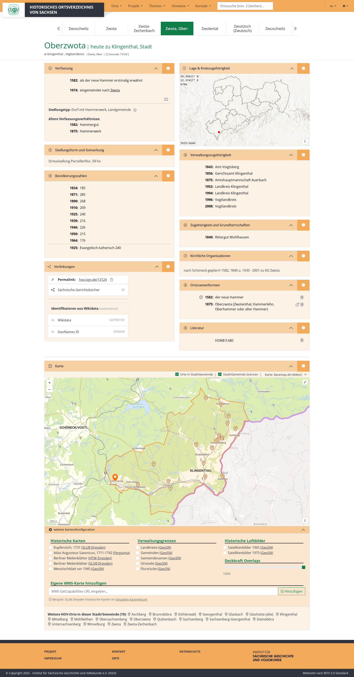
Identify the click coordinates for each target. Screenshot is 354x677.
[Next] (295, 28)
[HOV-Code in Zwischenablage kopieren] (107, 54)
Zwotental (209, 28)
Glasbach (236, 614)
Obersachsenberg (113, 619)
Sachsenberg (193, 619)
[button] (302, 297)
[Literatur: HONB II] (302, 340)
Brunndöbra (162, 614)
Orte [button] (115, 6)
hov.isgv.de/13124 (93, 279)
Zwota (111, 28)
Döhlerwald (187, 614)
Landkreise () (156, 547)
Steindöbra (265, 619)
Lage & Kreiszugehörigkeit (209, 68)
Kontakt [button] (201, 6)
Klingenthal (288, 614)
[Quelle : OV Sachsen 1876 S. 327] (302, 304)
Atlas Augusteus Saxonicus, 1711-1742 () (92, 553)
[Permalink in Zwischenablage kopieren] (111, 279)
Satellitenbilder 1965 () (250, 547)
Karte (59, 366)
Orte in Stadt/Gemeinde (196, 374)
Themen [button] (156, 6)
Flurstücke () (155, 569)
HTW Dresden (100, 558)
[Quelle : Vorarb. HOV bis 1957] (302, 297)
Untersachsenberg (66, 624)
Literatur (197, 328)
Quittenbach (166, 619)
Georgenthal (212, 614)
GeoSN (97, 569)
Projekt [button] (134, 6)
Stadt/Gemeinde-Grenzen (240, 374)
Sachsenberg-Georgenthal (230, 619)
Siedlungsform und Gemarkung (79, 150)
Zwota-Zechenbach (144, 28)
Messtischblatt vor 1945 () (79, 569)
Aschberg (139, 614)
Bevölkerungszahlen (71, 176)
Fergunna (121, 553)
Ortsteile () (154, 563)
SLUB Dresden (93, 547)
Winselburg (96, 624)
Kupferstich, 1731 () (80, 547)
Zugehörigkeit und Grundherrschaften (220, 225)
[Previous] (58, 28)
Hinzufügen (293, 591)
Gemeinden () (156, 553)
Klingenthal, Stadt (132, 47)
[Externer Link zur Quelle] (297, 304)
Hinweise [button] (179, 6)
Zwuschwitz (275, 28)
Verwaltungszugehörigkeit (210, 155)
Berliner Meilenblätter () (83, 558)
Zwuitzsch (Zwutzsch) (243, 28)
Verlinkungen (64, 266)
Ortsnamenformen (205, 285)
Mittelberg (60, 619)
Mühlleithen (83, 619)
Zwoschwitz (78, 28)
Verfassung (64, 68)
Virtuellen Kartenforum (131, 599)
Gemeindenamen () (161, 558)
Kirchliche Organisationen (210, 256)
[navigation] (177, 28)
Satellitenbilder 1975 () (250, 553)
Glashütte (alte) (261, 614)
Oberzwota (142, 619)
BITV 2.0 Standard (336, 673)
